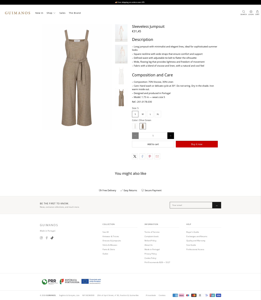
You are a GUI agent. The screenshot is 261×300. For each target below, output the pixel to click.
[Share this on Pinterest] (150, 156)
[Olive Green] (143, 126)
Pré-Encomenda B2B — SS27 (157, 262)
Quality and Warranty (195, 240)
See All (106, 232)
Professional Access (195, 249)
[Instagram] (41, 237)
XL (158, 114)
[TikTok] (52, 237)
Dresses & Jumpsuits (112, 240)
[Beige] (135, 126)
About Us (149, 245)
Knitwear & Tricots (111, 236)
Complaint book (151, 236)
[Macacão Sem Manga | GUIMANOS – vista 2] (76, 77)
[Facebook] (46, 237)
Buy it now (196, 144)
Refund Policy (150, 240)
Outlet (105, 253)
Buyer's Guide (192, 232)
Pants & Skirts (109, 249)
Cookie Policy (150, 258)
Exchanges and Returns (196, 236)
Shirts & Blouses (110, 245)
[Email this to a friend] (157, 156)
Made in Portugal (152, 249)
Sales (63, 12)
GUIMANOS (51, 295)
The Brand (75, 12)
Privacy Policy (151, 253)
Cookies (162, 295)
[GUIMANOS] (17, 13)
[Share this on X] (135, 156)
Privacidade (151, 295)
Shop (49, 12)
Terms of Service (152, 232)
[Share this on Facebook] (142, 156)
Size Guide (191, 245)
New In (39, 12)
